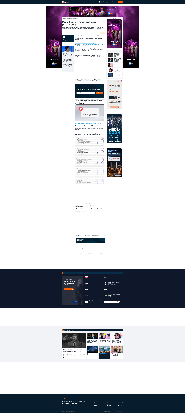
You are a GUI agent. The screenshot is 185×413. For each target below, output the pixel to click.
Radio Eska (78, 235)
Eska (101, 235)
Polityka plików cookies (119, 411)
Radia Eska (80, 35)
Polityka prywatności (107, 411)
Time (82, 235)
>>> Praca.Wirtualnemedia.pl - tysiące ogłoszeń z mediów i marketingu (88, 123)
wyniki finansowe (87, 235)
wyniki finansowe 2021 (95, 235)
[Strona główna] (66, 2)
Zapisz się (99, 92)
